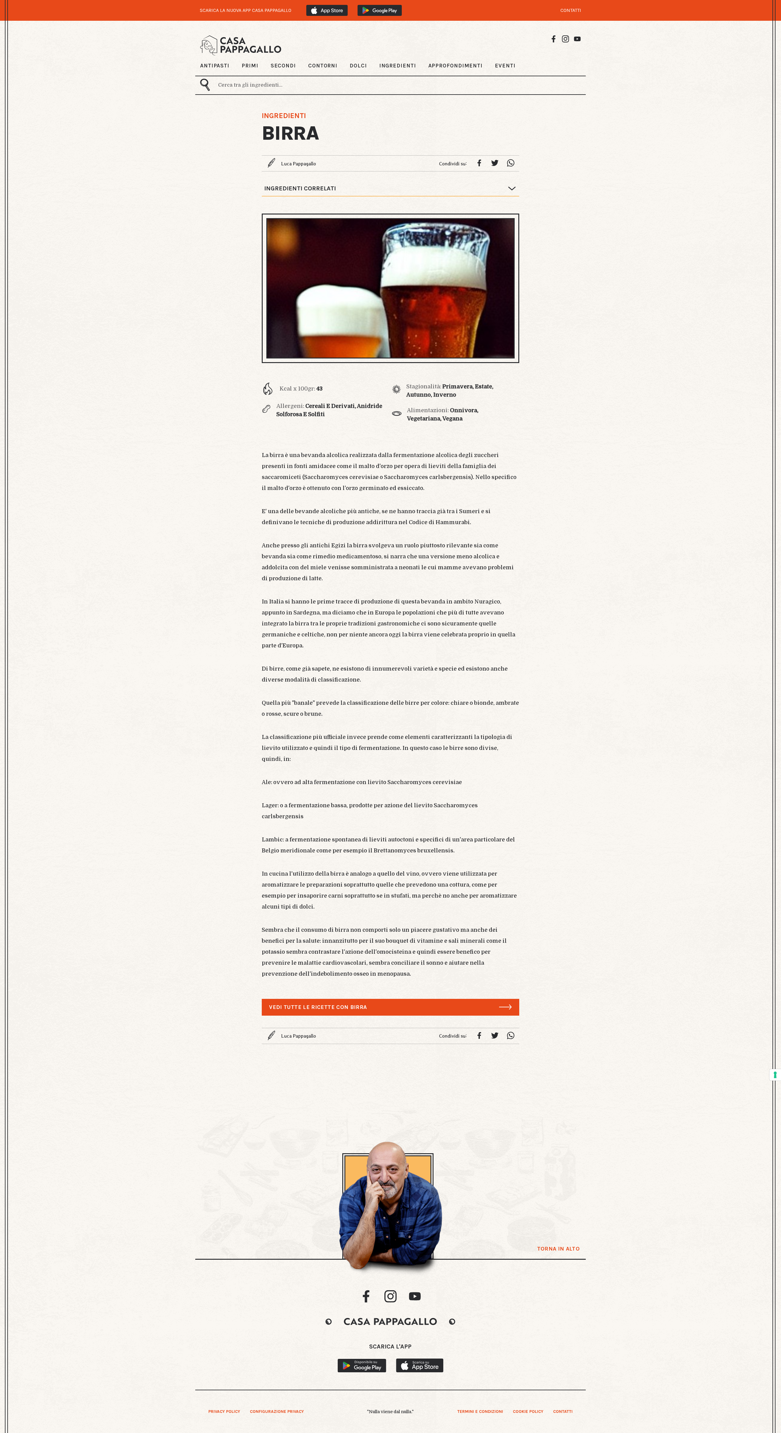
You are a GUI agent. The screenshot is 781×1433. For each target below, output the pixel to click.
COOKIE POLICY (528, 1411)
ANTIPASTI (214, 65)
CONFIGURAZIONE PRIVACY (277, 1411)
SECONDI (283, 65)
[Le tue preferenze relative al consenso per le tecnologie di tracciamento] (775, 1075)
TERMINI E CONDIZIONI (480, 1411)
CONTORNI (322, 65)
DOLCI (358, 65)
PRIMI (250, 65)
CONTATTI (570, 10)
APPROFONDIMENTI (455, 65)
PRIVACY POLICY (224, 1411)
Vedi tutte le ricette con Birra (318, 1007)
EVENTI (505, 65)
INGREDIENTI (397, 65)
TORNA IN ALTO (558, 1248)
